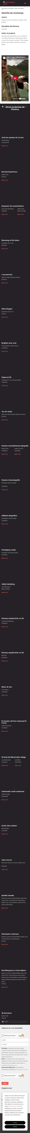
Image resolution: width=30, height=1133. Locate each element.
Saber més (5, 146)
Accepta (15, 1122)
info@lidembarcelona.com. (9, 1065)
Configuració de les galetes (15, 1118)
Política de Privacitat (21, 1069)
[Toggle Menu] (25, 3)
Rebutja (15, 1126)
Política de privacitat (14, 1106)
